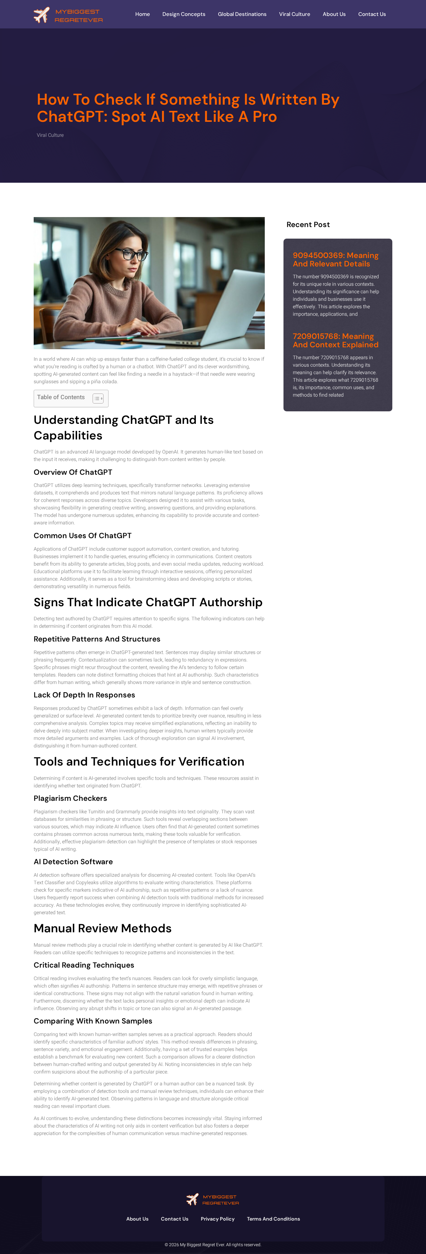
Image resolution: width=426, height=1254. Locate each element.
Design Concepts (184, 14)
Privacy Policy (218, 1219)
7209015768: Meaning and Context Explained (336, 340)
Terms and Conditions (273, 1219)
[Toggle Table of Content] (95, 398)
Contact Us (372, 14)
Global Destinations (242, 14)
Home (142, 14)
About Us (334, 14)
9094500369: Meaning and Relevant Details (336, 259)
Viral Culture (294, 14)
